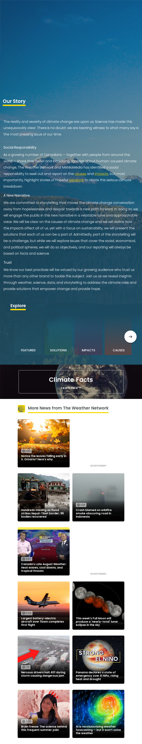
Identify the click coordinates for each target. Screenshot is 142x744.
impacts (101, 173)
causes (80, 173)
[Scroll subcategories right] (130, 337)
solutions (76, 180)
